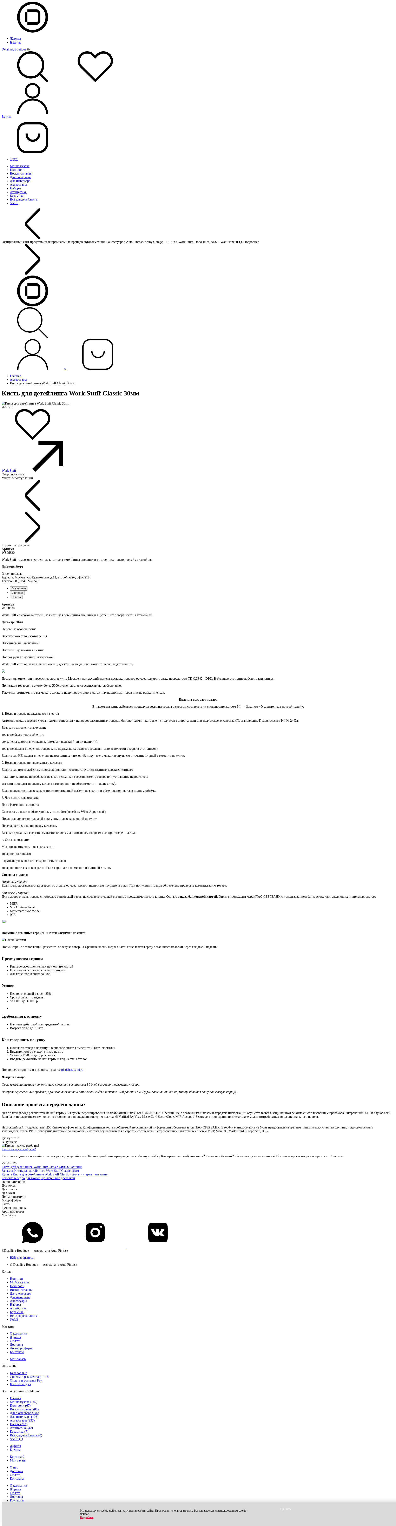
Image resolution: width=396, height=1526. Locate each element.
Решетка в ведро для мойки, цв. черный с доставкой (38, 1178)
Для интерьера (20, 181)
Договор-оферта (21, 1348)
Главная (15, 376)
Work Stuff (9, 470)
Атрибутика (18, 192)
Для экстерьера (20, 177)
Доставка (17, 592)
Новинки (16, 1278)
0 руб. (14, 159)
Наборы (15, 188)
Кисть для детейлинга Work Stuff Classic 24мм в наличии (42, 1167)
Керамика (17, 195)
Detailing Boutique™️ (16, 49)
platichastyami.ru (72, 1069)
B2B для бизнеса (21, 1257)
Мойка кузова (19, 166)
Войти (6, 116)
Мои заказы (18, 1359)
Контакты (17, 1352)
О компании (18, 1333)
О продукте (19, 588)
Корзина (17, 1456)
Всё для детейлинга (24, 199)
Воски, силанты (21, 173)
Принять (285, 1509)
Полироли (17, 169)
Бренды (15, 42)
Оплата (16, 597)
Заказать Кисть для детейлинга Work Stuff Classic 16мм (40, 1170)
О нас (14, 1467)
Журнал (15, 38)
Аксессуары (18, 184)
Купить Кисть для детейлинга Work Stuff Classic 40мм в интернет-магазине (54, 1174)
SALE (14, 203)
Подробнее (86, 1517)
